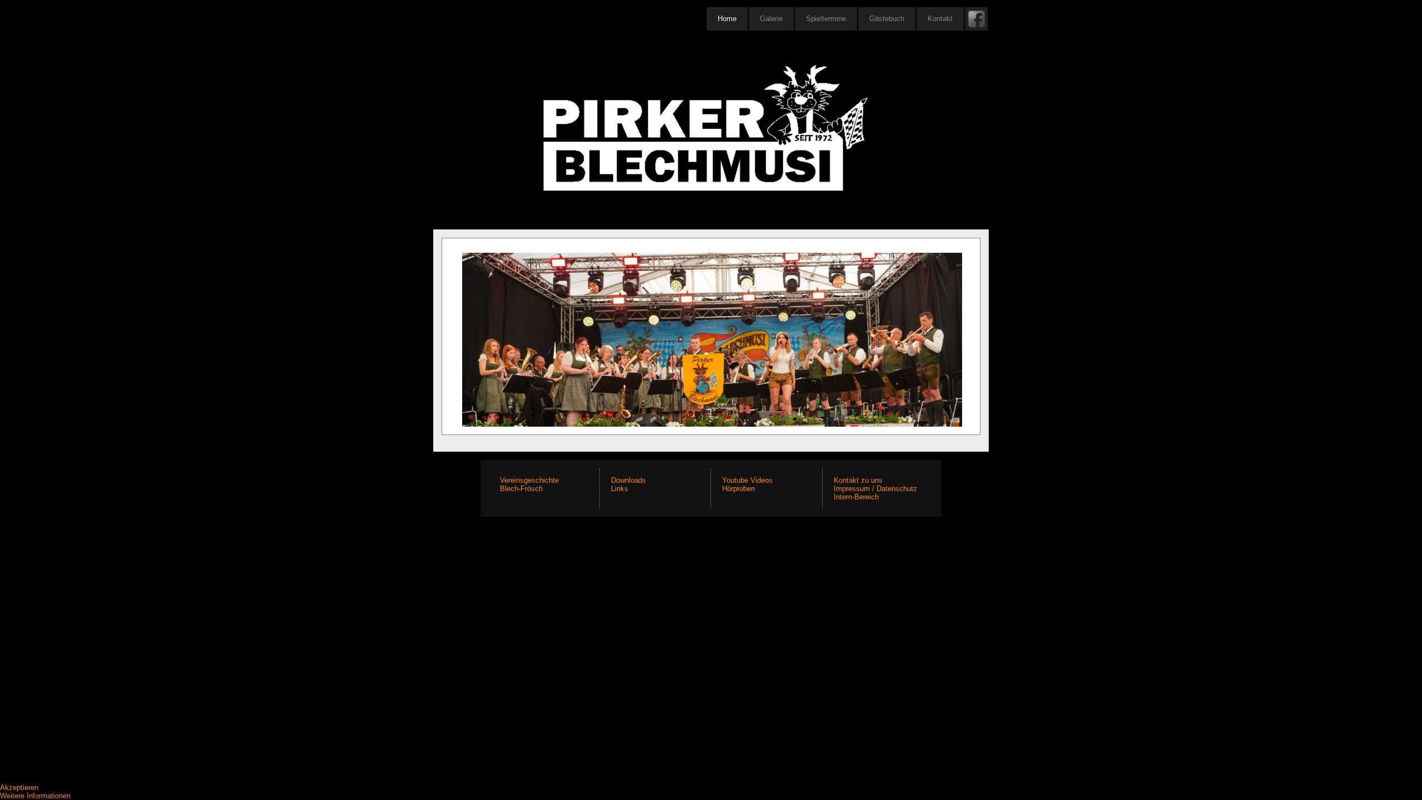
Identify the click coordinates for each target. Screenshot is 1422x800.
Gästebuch (886, 18)
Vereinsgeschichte (529, 480)
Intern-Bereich (856, 497)
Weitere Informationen (35, 796)
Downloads (628, 480)
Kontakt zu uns (858, 480)
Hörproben (738, 488)
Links (619, 488)
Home (727, 18)
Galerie (771, 18)
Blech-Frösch (521, 488)
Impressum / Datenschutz (875, 488)
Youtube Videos (747, 480)
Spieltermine (826, 18)
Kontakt (940, 18)
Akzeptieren (19, 787)
